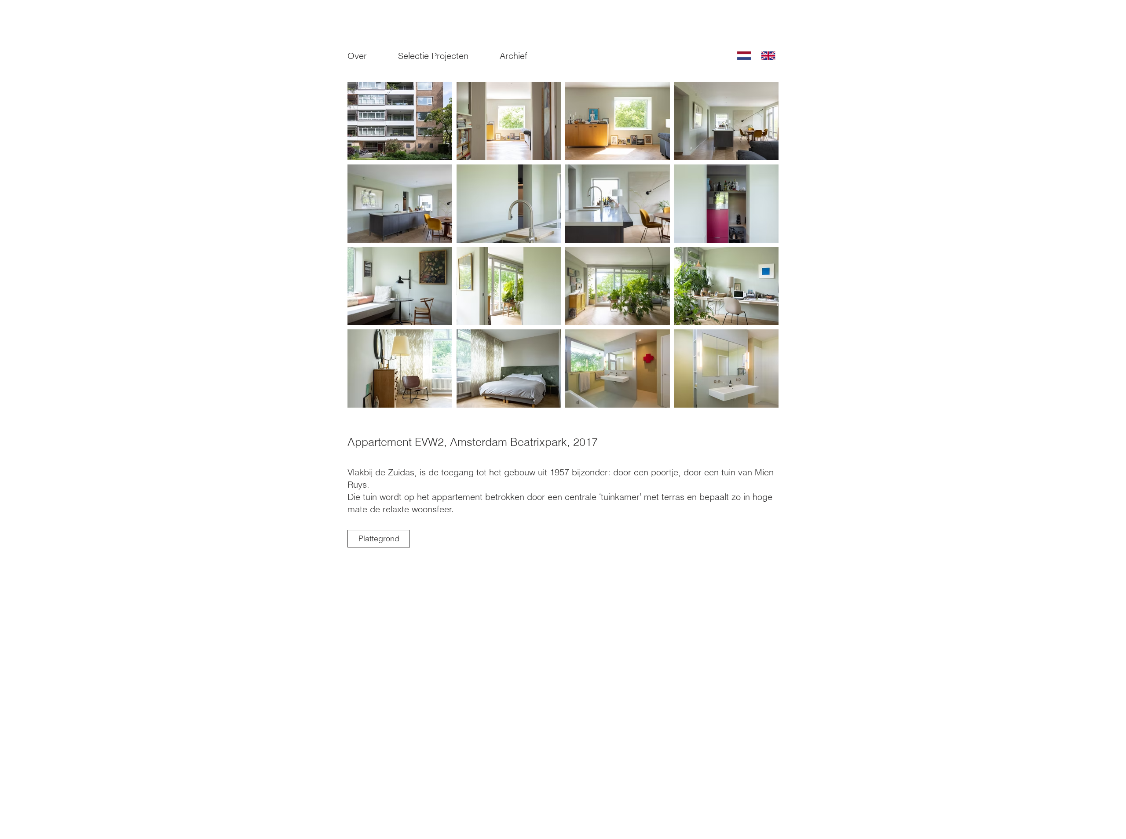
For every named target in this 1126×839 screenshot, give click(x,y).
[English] (766, 55)
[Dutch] (742, 55)
